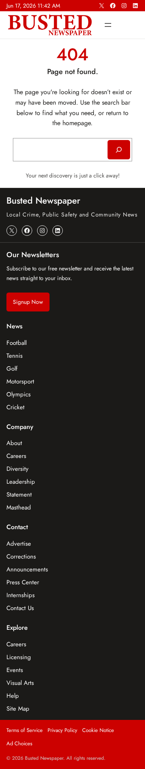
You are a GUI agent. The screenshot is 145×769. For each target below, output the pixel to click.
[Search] (119, 149)
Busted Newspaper (43, 200)
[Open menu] (108, 25)
